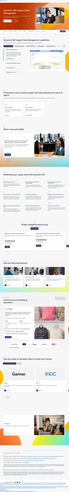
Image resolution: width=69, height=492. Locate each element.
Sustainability (53, 487)
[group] (34, 145)
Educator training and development (47, 484)
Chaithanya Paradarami (54, 456)
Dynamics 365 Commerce (11, 331)
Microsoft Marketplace (9, 487)
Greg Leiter (29, 458)
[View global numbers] (67, 246)
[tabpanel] (34, 65)
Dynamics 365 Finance (26, 328)
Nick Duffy (31, 460)
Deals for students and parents (58, 484)
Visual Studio (31, 487)
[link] (5, 31)
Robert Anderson (29, 456)
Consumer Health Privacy (4, 491)
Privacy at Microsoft (44, 487)
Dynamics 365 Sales (21, 331)
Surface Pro (2, 482)
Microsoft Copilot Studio (24, 333)
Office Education (38, 484)
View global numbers (7, 433)
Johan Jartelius (35, 456)
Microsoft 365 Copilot (32, 486)
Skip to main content (3, 0)
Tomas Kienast (40, 456)
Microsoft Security (7, 486)
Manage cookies (19, 491)
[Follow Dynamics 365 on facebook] (20, 482)
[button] (50, 15)
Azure (11, 486)
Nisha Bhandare (36, 460)
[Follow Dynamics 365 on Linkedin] (15, 482)
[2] (3, 468)
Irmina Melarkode (26, 460)
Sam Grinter (44, 456)
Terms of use (24, 491)
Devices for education (13, 484)
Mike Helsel (21, 460)
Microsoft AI (2, 486)
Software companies (25, 487)
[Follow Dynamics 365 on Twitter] (13, 482)
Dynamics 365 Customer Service (12, 333)
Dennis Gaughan (47, 458)
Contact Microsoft (11, 491)
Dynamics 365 (14, 486)
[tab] (8, 46)
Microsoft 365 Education (32, 484)
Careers (34, 487)
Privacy (15, 491)
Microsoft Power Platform (17, 487)
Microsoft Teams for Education (22, 484)
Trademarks (29, 491)
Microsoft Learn (51, 486)
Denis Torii (48, 456)
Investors (49, 487)
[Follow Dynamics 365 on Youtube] (17, 482)
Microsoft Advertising (25, 486)
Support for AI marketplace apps (59, 486)
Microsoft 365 (19, 486)
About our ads (33, 491)
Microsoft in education (6, 484)
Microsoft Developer (45, 486)
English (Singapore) (3, 488)
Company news (38, 487)
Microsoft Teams (39, 486)
